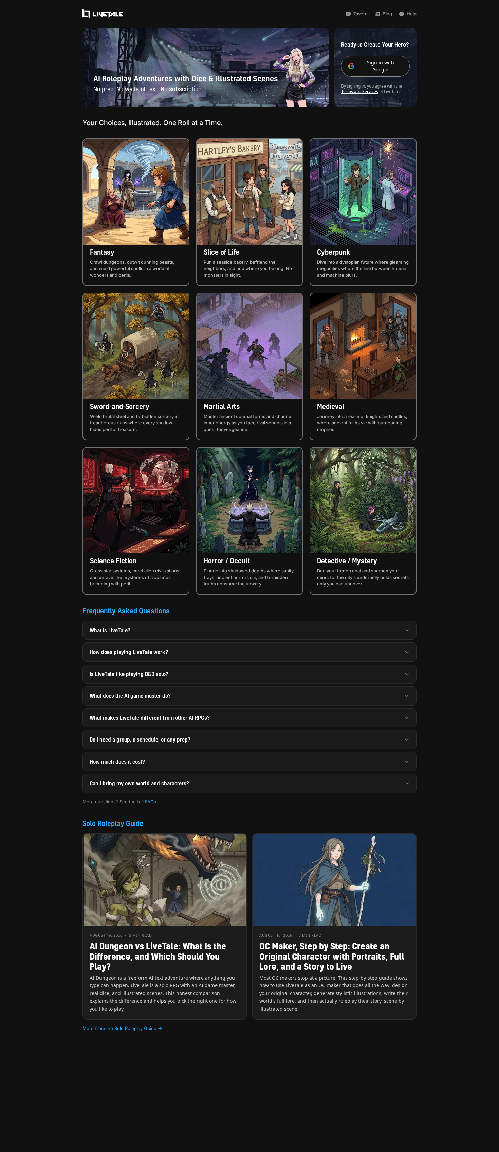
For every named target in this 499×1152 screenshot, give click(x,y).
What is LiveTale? (110, 630)
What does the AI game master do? (130, 695)
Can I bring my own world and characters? (139, 783)
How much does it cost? (117, 761)
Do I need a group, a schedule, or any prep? (140, 739)
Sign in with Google (380, 66)
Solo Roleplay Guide (112, 823)
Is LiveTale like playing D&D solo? (129, 674)
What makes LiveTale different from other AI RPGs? (150, 717)
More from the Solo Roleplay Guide (119, 1028)
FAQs (150, 801)
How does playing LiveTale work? (129, 652)
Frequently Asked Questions (126, 610)
